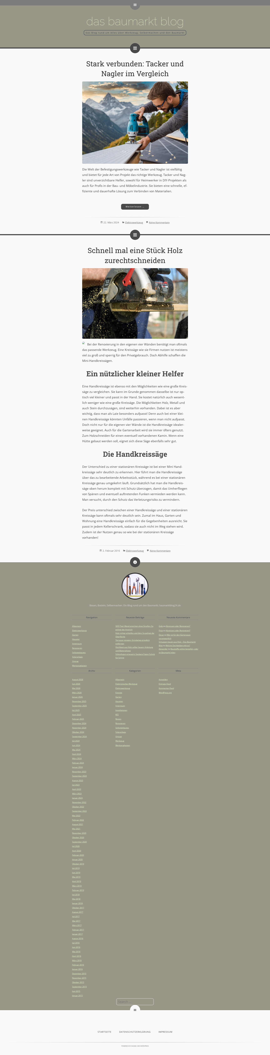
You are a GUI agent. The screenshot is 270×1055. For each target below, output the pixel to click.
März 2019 (77, 886)
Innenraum (77, 643)
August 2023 (77, 780)
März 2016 (77, 960)
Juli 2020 (76, 846)
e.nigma (133, 1046)
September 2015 (79, 986)
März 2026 (77, 692)
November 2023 (79, 771)
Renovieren (77, 648)
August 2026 (77, 679)
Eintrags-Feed (165, 684)
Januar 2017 (77, 934)
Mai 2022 (76, 815)
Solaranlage (77, 657)
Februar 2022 (78, 820)
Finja (161, 630)
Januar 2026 (77, 697)
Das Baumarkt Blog (135, 21)
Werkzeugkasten (79, 665)
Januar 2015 (77, 995)
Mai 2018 (76, 899)
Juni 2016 (76, 947)
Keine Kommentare (159, 222)
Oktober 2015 (78, 982)
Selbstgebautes (79, 652)
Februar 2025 (78, 719)
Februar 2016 (78, 965)
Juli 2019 (76, 868)
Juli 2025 (76, 710)
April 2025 (76, 714)
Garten (75, 635)
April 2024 (76, 754)
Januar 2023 (77, 798)
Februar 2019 (78, 890)
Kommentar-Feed (166, 688)
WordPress (144, 1046)
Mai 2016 (76, 951)
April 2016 (76, 956)
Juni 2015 (76, 991)
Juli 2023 (76, 785)
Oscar (161, 635)
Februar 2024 (78, 763)
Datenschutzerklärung (135, 1031)
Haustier (76, 639)
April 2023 (76, 789)
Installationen (121, 710)
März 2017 (77, 925)
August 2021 (77, 824)
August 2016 (77, 938)
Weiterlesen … (133, 206)
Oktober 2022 (78, 806)
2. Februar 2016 (111, 550)
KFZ (117, 714)
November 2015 (79, 978)
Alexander (163, 649)
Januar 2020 (77, 859)
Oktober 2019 (78, 864)
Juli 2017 (76, 916)
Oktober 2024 (78, 732)
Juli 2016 (76, 943)
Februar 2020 (78, 855)
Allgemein (76, 626)
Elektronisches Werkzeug (126, 684)
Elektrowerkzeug (134, 222)
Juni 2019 (76, 872)
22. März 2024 (111, 222)
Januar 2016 (77, 969)
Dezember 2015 (79, 973)
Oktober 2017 (78, 907)
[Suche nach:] (135, 1001)
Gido (161, 626)
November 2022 (79, 802)
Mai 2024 (76, 749)
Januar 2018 (77, 903)
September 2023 (79, 776)
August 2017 (77, 912)
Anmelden (163, 679)
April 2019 (76, 881)
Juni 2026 (76, 684)
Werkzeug (119, 741)
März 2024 (77, 758)
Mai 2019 (76, 877)
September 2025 (79, 705)
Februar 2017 (78, 929)
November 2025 (79, 701)
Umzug (75, 661)
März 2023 (77, 793)
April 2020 (76, 850)
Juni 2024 (76, 745)
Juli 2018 (76, 894)
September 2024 (79, 736)
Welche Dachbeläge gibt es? (178, 645)
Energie (118, 692)
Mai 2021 (76, 828)
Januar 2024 (77, 767)
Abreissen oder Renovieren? (178, 626)
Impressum (165, 1031)
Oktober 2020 (78, 837)
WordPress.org (165, 692)
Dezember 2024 (79, 723)
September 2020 (79, 842)
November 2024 (79, 727)
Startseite (104, 1031)
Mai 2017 (76, 921)
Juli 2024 (76, 741)
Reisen (118, 719)
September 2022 (79, 811)
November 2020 (79, 833)
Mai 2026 (76, 688)
